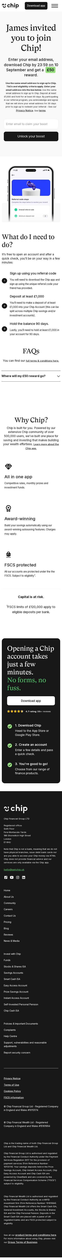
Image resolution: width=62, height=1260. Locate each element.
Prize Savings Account (16, 991)
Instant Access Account (16, 998)
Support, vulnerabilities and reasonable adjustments (25, 1044)
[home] (11, 5)
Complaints (10, 1029)
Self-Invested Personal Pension (21, 1004)
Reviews (8, 934)
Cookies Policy (12, 1091)
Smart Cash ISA (12, 979)
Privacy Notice (24, 110)
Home (7, 890)
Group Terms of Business (22, 1242)
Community (10, 903)
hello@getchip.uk (14, 869)
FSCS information (14, 1097)
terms (42, 110)
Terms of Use (11, 1084)
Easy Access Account (15, 985)
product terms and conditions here (35, 1235)
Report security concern (17, 1052)
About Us (9, 896)
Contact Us (10, 915)
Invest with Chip (12, 953)
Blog (6, 928)
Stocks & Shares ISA (15, 966)
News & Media (12, 940)
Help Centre (10, 1036)
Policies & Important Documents (21, 1023)
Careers (8, 909)
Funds (7, 960)
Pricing (7, 922)
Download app (31, 700)
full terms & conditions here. (42, 360)
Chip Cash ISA (11, 1010)
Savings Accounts (13, 972)
